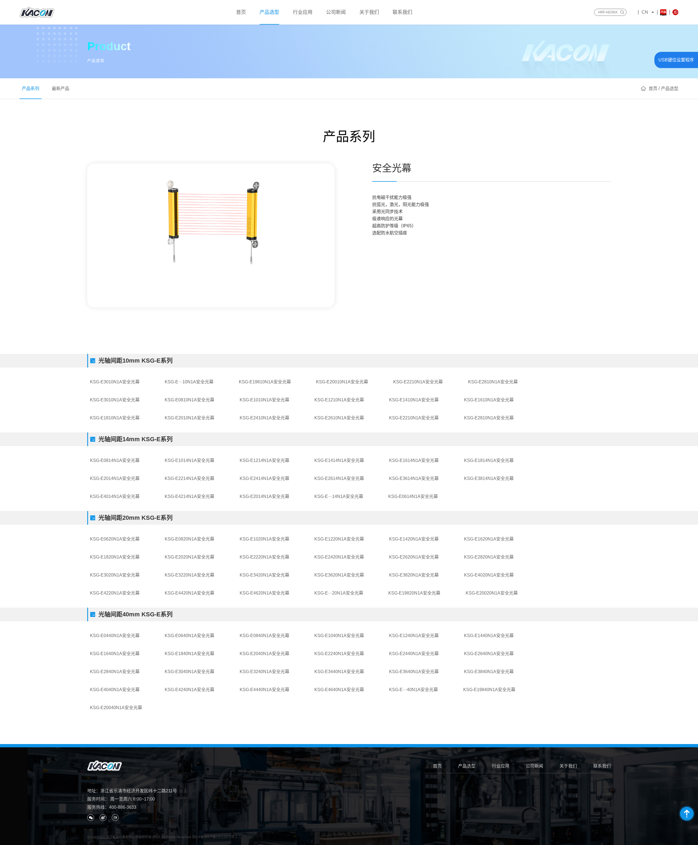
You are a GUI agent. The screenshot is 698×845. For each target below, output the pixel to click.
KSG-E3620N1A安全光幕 (339, 575)
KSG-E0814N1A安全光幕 (115, 460)
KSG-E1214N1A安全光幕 (264, 460)
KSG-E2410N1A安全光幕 (264, 418)
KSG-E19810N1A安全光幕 (265, 382)
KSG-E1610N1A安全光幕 (489, 400)
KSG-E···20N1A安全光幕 (338, 593)
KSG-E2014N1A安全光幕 (115, 478)
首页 (437, 766)
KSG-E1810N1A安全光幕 (115, 418)
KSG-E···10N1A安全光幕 (189, 382)
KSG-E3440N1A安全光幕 (339, 671)
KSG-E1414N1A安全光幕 (339, 460)
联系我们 (602, 766)
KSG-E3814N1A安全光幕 (489, 478)
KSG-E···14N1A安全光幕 (338, 496)
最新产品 (60, 88)
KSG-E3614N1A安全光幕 (414, 478)
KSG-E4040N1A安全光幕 (115, 689)
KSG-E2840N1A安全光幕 (115, 671)
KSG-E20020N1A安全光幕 (492, 593)
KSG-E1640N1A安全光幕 (115, 653)
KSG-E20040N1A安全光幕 (116, 707)
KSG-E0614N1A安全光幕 (413, 496)
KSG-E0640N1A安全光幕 (189, 635)
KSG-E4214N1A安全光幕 (189, 496)
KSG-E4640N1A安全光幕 (339, 689)
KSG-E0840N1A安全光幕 (264, 635)
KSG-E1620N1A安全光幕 (489, 539)
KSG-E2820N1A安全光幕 (489, 557)
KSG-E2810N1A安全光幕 (493, 382)
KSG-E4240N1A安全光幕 (189, 689)
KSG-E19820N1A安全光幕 (414, 593)
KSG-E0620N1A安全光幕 (115, 539)
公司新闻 (534, 766)
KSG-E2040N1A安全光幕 (264, 653)
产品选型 (467, 766)
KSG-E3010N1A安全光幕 (115, 382)
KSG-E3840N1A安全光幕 (489, 671)
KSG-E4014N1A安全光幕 (115, 496)
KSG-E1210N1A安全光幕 (339, 400)
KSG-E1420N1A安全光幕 (414, 539)
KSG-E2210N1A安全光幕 (418, 382)
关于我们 (568, 766)
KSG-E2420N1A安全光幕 (339, 557)
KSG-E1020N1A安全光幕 (264, 539)
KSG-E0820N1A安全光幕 (189, 539)
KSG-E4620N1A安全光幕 (264, 593)
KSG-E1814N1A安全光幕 (489, 460)
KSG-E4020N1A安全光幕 (489, 575)
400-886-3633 (122, 807)
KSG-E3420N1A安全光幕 (264, 575)
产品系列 (30, 88)
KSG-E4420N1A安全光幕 (189, 593)
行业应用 (500, 766)
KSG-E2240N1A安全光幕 (339, 653)
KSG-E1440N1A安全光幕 (489, 635)
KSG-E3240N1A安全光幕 (264, 671)
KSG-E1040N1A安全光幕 (339, 635)
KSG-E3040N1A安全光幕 (189, 671)
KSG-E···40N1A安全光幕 (413, 689)
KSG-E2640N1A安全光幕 (489, 653)
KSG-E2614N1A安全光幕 (339, 478)
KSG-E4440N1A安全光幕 (264, 689)
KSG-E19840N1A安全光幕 (489, 689)
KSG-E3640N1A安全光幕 (414, 671)
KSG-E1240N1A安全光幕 (414, 635)
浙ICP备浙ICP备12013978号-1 (214, 837)
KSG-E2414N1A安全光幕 (264, 478)
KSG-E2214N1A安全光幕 (189, 478)
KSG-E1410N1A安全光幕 (414, 400)
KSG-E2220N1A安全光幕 (264, 557)
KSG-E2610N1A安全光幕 (339, 418)
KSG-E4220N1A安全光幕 (115, 593)
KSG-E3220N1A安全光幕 (189, 575)
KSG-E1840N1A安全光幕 (189, 653)
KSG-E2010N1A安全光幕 (189, 418)
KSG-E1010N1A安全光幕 (264, 400)
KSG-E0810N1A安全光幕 (189, 400)
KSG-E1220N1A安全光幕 (339, 539)
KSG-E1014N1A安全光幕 (189, 460)
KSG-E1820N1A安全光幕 (115, 557)
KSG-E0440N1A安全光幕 (115, 635)
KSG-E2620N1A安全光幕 (414, 557)
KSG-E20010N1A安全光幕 (342, 382)
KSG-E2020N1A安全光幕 (189, 557)
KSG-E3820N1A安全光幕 (414, 575)
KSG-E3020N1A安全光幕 (115, 575)
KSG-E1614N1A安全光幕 (414, 460)
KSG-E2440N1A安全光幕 (414, 653)
